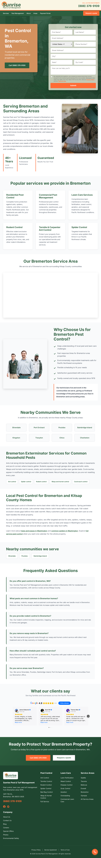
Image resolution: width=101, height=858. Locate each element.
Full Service (44, 802)
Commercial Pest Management (48, 196)
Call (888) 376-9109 (17, 65)
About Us (6, 817)
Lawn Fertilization (67, 778)
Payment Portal (45, 13)
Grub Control (65, 788)
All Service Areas (87, 799)
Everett (83, 788)
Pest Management (18, 13)
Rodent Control (14, 227)
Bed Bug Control (46, 792)
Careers (6, 828)
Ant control (12, 482)
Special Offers (8, 831)
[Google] (8, 806)
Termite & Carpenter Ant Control (49, 228)
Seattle (83, 778)
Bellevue (84, 785)
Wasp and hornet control (60, 482)
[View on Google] (16, 710)
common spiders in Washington (64, 531)
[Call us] (95, 852)
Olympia (84, 796)
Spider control (26, 482)
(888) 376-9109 (88, 6)
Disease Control (66, 785)
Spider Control (79, 227)
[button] (12, 716)
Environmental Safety (11, 838)
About (29, 13)
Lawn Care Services (82, 194)
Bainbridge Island (40, 556)
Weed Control (66, 781)
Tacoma (84, 781)
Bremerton (84, 792)
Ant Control (44, 778)
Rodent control (41, 482)
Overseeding (65, 796)
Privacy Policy (90, 79)
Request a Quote (64, 758)
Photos (5, 835)
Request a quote (91, 13)
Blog (5, 824)
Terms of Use (62, 81)
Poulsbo (25, 556)
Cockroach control (80, 482)
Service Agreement (50, 850)
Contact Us (7, 820)
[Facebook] (4, 806)
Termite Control (46, 781)
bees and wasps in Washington (34, 531)
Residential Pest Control (15, 196)
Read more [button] (18, 722)
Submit (73, 85)
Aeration (64, 792)
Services (6, 13)
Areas (35, 13)
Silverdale (12, 556)
